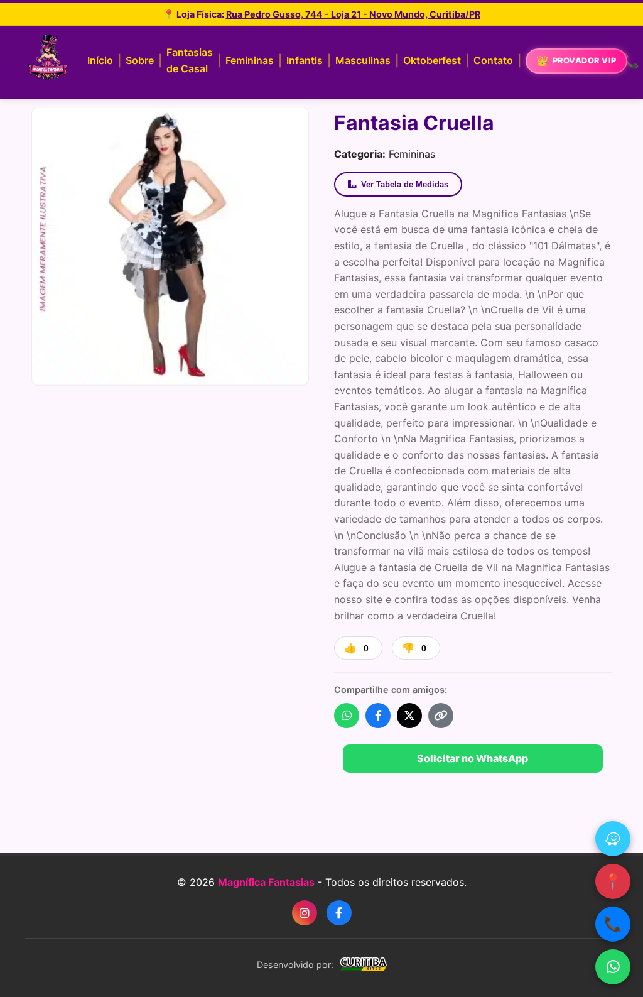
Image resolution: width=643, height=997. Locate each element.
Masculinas (363, 60)
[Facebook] (339, 912)
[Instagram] (304, 912)
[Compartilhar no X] (409, 715)
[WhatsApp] (612, 966)
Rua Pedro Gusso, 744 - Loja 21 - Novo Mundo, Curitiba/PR (353, 14)
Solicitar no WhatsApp (472, 758)
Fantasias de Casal (189, 60)
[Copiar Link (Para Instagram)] (440, 715)
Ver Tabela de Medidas (404, 184)
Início (100, 60)
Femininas (249, 60)
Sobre (140, 60)
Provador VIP (585, 60)
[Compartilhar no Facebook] (378, 715)
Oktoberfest (432, 60)
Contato (493, 60)
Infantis (304, 60)
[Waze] (612, 838)
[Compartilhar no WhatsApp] (346, 715)
